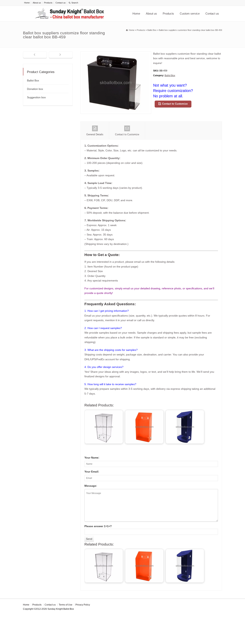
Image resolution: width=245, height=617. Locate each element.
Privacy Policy (82, 604)
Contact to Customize (175, 103)
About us (37, 3)
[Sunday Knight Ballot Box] (70, 13)
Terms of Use (65, 604)
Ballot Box (170, 75)
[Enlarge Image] (116, 53)
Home (27, 3)
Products (48, 3)
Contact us (61, 3)
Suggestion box (36, 97)
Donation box (35, 88)
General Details (94, 134)
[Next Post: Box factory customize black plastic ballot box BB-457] (61, 55)
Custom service (190, 13)
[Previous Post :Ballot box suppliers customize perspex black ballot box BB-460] (35, 55)
